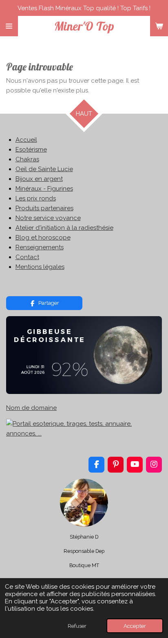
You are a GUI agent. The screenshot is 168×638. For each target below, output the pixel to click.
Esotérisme (31, 149)
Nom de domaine (31, 407)
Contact (27, 257)
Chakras (27, 159)
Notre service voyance (48, 218)
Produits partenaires (44, 208)
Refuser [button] (77, 626)
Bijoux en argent (39, 179)
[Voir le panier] (159, 26)
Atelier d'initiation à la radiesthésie (64, 227)
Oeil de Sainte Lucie (44, 169)
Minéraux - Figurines (44, 188)
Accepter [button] (135, 626)
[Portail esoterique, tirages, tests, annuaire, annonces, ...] (84, 433)
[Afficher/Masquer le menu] (9, 26)
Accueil (26, 139)
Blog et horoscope (43, 237)
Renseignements (39, 247)
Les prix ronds (35, 198)
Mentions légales (39, 267)
